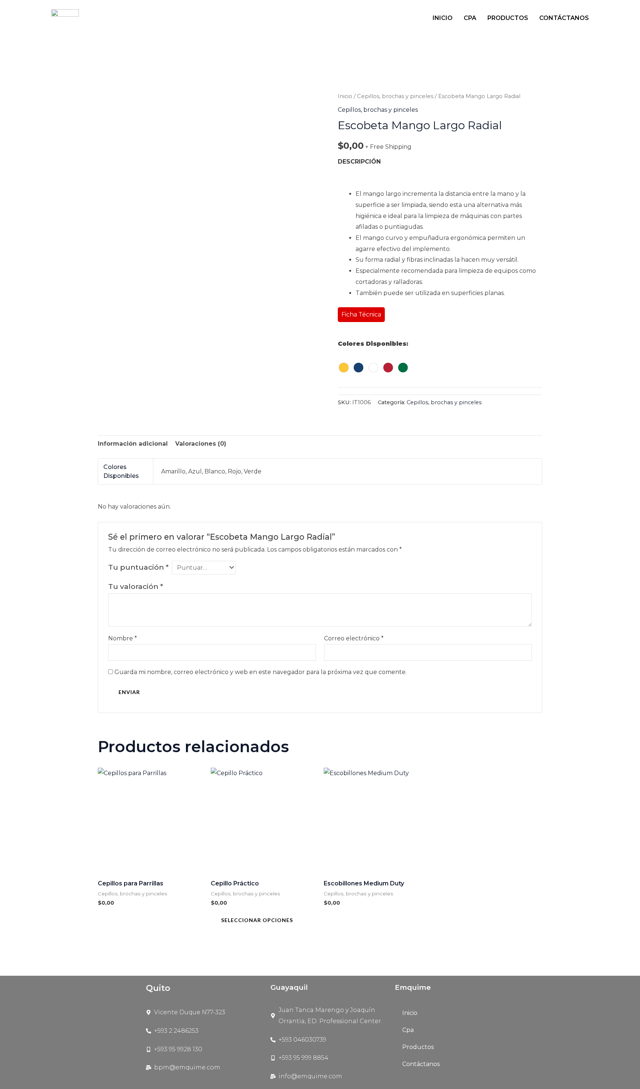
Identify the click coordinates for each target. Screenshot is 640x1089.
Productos (507, 17)
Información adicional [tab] (133, 443)
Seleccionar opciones (257, 920)
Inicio (443, 17)
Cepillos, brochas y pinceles (395, 96)
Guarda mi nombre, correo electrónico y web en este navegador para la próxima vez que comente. (260, 672)
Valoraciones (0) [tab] (200, 443)
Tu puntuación (138, 567)
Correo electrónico (354, 638)
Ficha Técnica (361, 314)
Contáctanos (564, 17)
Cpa (470, 17)
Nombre (122, 638)
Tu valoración (135, 586)
